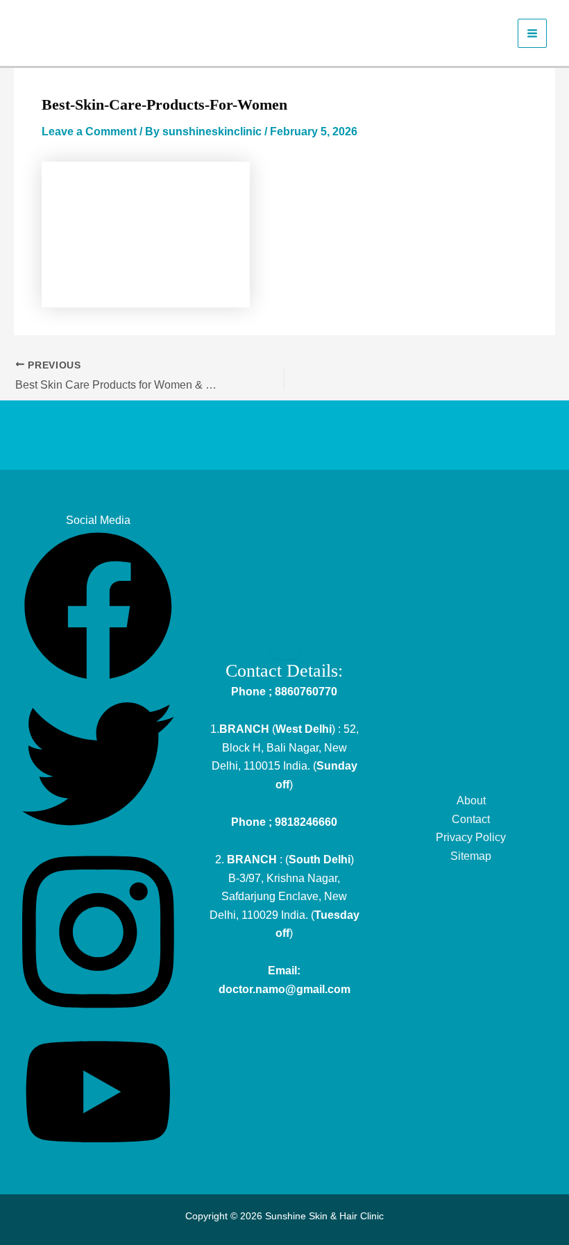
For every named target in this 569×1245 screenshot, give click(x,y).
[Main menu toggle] (532, 33)
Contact (471, 819)
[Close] (284, 651)
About (471, 800)
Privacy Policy (471, 837)
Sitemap (470, 856)
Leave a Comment (89, 131)
